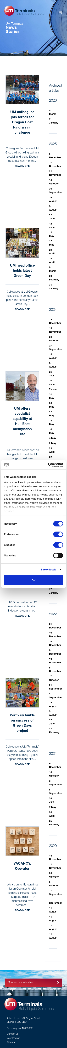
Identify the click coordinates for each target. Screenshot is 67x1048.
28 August (53, 200)
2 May (52, 443)
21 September (55, 687)
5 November (55, 670)
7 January (53, 121)
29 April (52, 450)
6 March (52, 269)
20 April (52, 814)
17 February (54, 731)
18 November (55, 858)
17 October (54, 678)
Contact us (12, 1034)
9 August (53, 713)
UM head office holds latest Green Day (22, 271)
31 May (51, 397)
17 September (55, 893)
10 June (52, 383)
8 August (53, 208)
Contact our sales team (21, 982)
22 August (53, 705)
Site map (11, 1042)
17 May (51, 414)
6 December (55, 652)
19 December (55, 635)
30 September (55, 191)
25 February (54, 823)
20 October (54, 875)
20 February (54, 278)
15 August (53, 356)
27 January (53, 591)
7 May (52, 807)
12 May (51, 234)
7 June (53, 389)
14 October (54, 182)
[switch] (58, 534)
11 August (53, 910)
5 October (54, 884)
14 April (52, 261)
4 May (52, 438)
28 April (52, 252)
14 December (55, 644)
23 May (51, 405)
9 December (55, 766)
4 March (52, 112)
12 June (52, 226)
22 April (52, 459)
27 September (55, 348)
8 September (55, 783)
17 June (52, 217)
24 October (54, 339)
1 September (55, 696)
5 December (55, 156)
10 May (51, 431)
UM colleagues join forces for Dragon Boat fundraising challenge (22, 123)
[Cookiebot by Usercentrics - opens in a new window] (48, 464)
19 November (55, 330)
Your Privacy (13, 1038)
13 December (55, 322)
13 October (54, 774)
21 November (55, 165)
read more (22, 166)
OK (34, 580)
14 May (51, 423)
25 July (51, 374)
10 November (55, 661)
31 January (53, 287)
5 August (53, 365)
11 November (55, 867)
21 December (55, 626)
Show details (48, 569)
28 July (51, 800)
